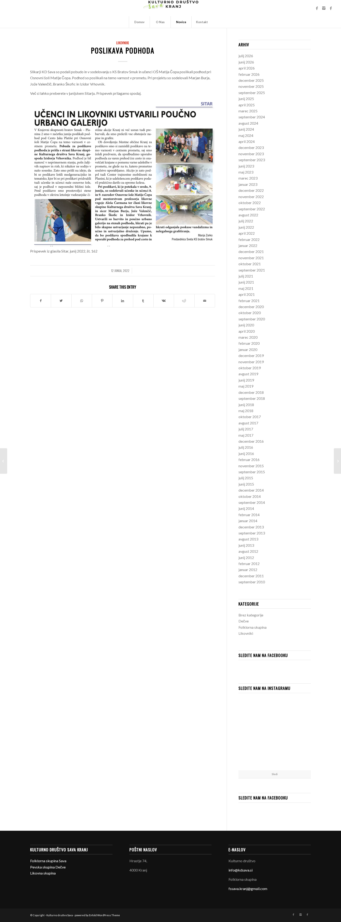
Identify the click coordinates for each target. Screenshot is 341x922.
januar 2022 (247, 245)
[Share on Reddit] (184, 300)
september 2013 (251, 533)
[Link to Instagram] (323, 8)
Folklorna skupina (252, 627)
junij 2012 (246, 557)
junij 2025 (246, 98)
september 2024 (251, 117)
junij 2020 (246, 325)
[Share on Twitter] (61, 300)
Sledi (275, 774)
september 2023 (251, 160)
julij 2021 (245, 276)
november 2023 (251, 154)
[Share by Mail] (205, 300)
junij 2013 (246, 545)
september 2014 (251, 502)
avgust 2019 (248, 374)
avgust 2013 (248, 539)
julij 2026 (245, 56)
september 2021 (251, 270)
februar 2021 (249, 300)
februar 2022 (249, 239)
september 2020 (251, 319)
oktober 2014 (249, 496)
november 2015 (251, 466)
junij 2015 (246, 484)
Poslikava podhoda (122, 50)
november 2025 (251, 86)
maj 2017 (245, 435)
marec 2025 (247, 111)
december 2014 (251, 490)
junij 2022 (246, 227)
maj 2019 (245, 386)
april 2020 (246, 331)
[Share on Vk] (164, 300)
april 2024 (246, 141)
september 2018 (251, 398)
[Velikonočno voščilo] (3, 461)
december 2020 (251, 306)
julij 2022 (245, 221)
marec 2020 (247, 337)
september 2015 (251, 472)
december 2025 (251, 80)
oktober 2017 (249, 416)
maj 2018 (245, 410)
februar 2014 (249, 514)
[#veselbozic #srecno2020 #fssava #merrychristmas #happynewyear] (299, 758)
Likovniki (122, 42)
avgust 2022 (248, 215)
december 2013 (251, 527)
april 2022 (246, 233)
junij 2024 (246, 129)
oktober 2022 (249, 202)
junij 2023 (246, 166)
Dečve (243, 621)
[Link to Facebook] (316, 8)
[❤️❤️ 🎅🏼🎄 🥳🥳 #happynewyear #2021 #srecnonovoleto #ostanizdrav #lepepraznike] (250, 708)
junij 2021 (246, 282)
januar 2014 (247, 520)
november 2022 (251, 196)
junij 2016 (246, 453)
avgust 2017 (248, 423)
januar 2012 (247, 569)
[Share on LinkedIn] (123, 300)
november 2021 (251, 258)
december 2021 (251, 251)
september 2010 (251, 582)
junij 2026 (246, 62)
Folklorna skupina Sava (48, 861)
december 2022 (251, 190)
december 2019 (251, 355)
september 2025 (251, 92)
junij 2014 (246, 508)
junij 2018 (246, 404)
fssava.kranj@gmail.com (247, 888)
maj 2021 (245, 288)
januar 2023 (247, 184)
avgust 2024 (248, 123)
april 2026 (246, 68)
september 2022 (251, 209)
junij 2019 (246, 380)
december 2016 (251, 441)
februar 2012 (249, 563)
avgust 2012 (248, 551)
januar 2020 (247, 349)
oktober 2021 (249, 264)
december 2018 (251, 392)
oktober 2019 (249, 368)
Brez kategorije (250, 615)
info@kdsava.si (240, 870)
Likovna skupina (43, 873)
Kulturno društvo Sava (59, 915)
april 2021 (246, 294)
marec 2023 (247, 178)
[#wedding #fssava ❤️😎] (250, 733)
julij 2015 (245, 478)
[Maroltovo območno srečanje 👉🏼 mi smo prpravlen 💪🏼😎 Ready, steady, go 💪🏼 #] (250, 758)
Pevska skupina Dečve (48, 867)
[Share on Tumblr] (143, 300)
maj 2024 (245, 135)
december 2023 (251, 147)
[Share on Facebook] (40, 300)
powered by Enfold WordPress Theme (97, 915)
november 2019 (251, 362)
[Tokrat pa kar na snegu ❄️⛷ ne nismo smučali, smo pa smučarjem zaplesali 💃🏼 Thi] (274, 758)
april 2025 (246, 105)
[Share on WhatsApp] (82, 300)
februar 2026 (249, 74)
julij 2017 (245, 429)
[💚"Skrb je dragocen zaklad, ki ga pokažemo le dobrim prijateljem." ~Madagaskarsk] (274, 708)
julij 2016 (245, 447)
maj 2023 (245, 172)
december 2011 (251, 576)
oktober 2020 (249, 312)
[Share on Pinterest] (102, 300)
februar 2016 (249, 459)
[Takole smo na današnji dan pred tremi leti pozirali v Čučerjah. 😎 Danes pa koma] (274, 733)
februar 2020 (249, 343)
